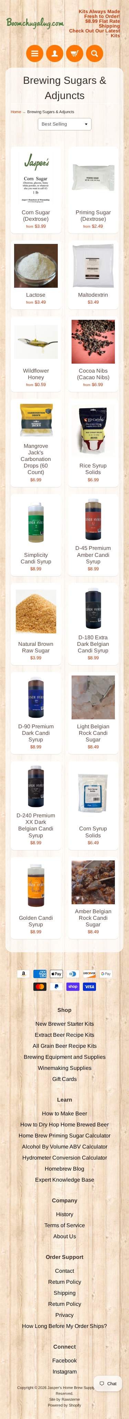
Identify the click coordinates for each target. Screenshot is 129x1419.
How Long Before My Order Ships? (64, 1326)
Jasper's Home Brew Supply (71, 1388)
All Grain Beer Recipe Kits (65, 1046)
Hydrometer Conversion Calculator (64, 1158)
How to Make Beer (64, 1113)
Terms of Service (64, 1225)
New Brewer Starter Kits (64, 1024)
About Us (64, 1236)
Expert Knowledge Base (64, 1180)
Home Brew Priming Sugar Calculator (64, 1136)
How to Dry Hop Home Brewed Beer (64, 1124)
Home (16, 112)
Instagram (65, 1371)
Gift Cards (64, 1079)
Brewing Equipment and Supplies (65, 1057)
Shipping (65, 1293)
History (64, 1214)
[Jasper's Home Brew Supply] (35, 23)
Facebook (64, 1360)
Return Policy (64, 1282)
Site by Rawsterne (64, 1399)
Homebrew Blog (64, 1169)
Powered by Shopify (64, 1405)
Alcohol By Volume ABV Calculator (64, 1147)
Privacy (64, 1315)
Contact (64, 1271)
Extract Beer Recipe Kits (64, 1035)
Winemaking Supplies (65, 1068)
